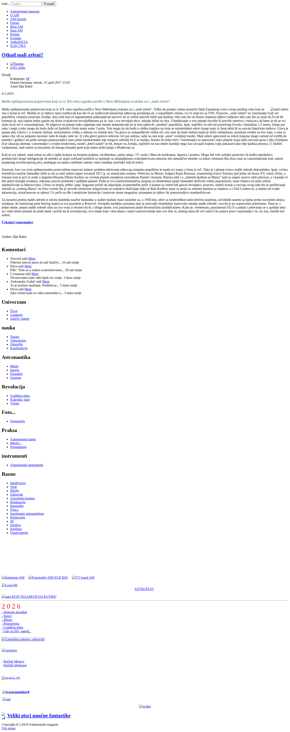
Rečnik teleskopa (15, 665)
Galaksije (16, 315)
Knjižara (16, 529)
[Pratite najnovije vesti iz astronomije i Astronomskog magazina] (145, 706)
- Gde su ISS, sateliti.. (16, 631)
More (31, 258)
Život (13, 311)
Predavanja (17, 517)
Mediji (14, 490)
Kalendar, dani (20, 399)
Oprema (15, 377)
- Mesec (7, 620)
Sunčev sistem (19, 318)
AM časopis (18, 19)
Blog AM (16, 26)
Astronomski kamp (23, 439)
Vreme (14, 403)
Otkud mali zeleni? (22, 55)
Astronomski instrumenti (26, 465)
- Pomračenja (10, 623)
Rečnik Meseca (14, 661)
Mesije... (16, 443)
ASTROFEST (144, 589)
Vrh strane (8, 728)
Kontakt (15, 38)
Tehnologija (18, 340)
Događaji (16, 374)
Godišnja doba (20, 396)
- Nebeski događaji (14, 612)
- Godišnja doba (12, 627)
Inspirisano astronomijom (27, 513)
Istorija (14, 370)
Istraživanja (17, 483)
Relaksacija (17, 502)
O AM (14, 15)
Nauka (14, 336)
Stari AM (16, 30)
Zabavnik (16, 494)
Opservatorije (19, 533)
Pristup (15, 34)
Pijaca (14, 510)
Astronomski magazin (24, 11)
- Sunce (7, 616)
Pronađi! (49, 4)
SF (28, 78)
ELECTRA (18, 46)
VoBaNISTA (19, 42)
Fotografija (17, 421)
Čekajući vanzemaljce (17, 222)
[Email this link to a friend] (17, 67)
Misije (14, 366)
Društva (15, 525)
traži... (6, 4)
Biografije (17, 506)
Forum (14, 23)
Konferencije (19, 348)
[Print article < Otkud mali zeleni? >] (17, 64)
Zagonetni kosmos (22, 498)
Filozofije (16, 344)
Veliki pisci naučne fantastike (39, 715)
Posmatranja (18, 447)
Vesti (13, 487)
